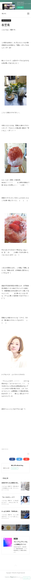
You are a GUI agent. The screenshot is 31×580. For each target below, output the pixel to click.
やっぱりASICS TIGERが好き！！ (11, 511)
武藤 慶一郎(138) (5, 449)
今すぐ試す (20, 7)
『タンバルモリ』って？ (8, 497)
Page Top (15, 566)
